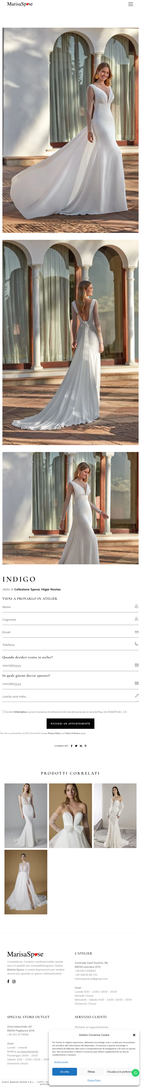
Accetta (64, 1071)
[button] (134, 1035)
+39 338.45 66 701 (86, 974)
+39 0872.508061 (85, 970)
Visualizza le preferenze (120, 1071)
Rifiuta (91, 1071)
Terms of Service (72, 733)
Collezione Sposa (27, 589)
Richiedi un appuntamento (92, 1027)
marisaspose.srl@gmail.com (91, 978)
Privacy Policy (94, 1080)
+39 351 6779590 (18, 1034)
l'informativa (20, 711)
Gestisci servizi (61, 1062)
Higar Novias (51, 589)
